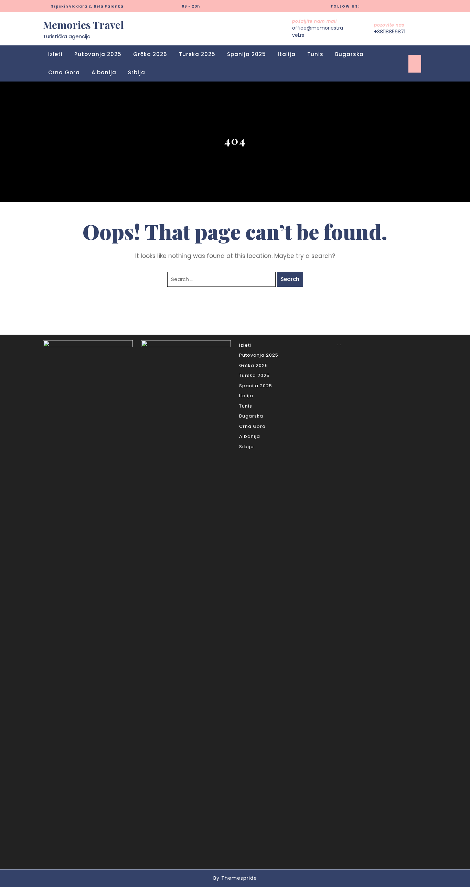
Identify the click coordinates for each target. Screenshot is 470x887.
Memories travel (83, 25)
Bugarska (349, 54)
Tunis (315, 54)
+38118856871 (389, 31)
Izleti (55, 54)
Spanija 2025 (246, 54)
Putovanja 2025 (97, 54)
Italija (287, 54)
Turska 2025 (197, 54)
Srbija (136, 72)
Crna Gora (64, 72)
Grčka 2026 (150, 54)
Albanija (104, 72)
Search (290, 279)
